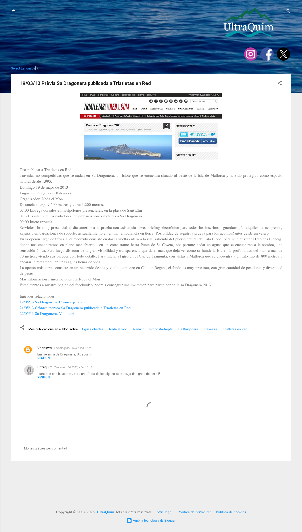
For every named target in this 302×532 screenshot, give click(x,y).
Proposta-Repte (161, 329)
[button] (279, 84)
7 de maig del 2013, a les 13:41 (73, 367)
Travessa (210, 329)
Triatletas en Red (235, 329)
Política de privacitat (194, 511)
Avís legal (164, 511)
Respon (43, 358)
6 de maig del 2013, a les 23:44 (72, 348)
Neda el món (118, 329)
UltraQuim (105, 511)
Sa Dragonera (188, 329)
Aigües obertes (92, 329)
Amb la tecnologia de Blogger (154, 521)
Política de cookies (231, 511)
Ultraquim (44, 367)
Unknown (44, 348)
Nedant (138, 329)
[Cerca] (288, 12)
